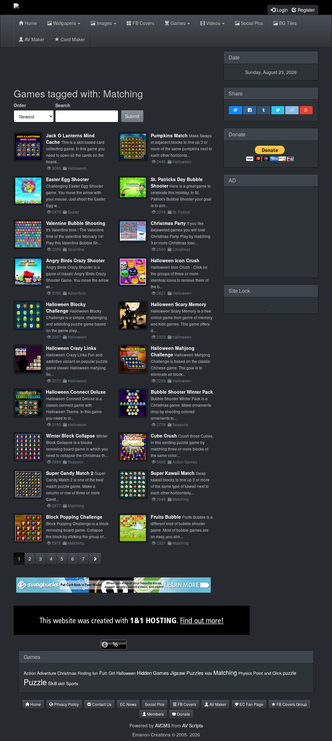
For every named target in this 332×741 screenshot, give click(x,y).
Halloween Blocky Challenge (66, 307)
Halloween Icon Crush (175, 260)
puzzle (289, 673)
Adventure (46, 673)
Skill (52, 683)
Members (155, 714)
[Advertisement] (132, 65)
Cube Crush (164, 435)
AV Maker (33, 39)
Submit (132, 116)
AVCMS (162, 725)
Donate (183, 714)
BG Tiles (287, 23)
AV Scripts (192, 725)
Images (104, 23)
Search (62, 105)
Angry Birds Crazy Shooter (75, 260)
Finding (84, 673)
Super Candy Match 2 (69, 473)
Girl (112, 673)
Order (20, 105)
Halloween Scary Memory (178, 304)
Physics (245, 673)
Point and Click (267, 673)
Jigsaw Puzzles (187, 672)
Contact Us (101, 704)
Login (281, 9)
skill (61, 683)
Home (30, 23)
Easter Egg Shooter (67, 179)
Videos (213, 23)
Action (30, 673)
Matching (225, 672)
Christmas (67, 673)
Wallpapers (64, 23)
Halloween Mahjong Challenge (173, 351)
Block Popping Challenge (74, 516)
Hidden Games (153, 672)
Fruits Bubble (166, 516)
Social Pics (251, 23)
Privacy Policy (66, 704)
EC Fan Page (251, 704)
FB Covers (142, 23)
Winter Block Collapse (70, 435)
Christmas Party (168, 223)
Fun (103, 673)
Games (178, 23)
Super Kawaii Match (173, 473)
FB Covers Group (291, 704)
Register (305, 9)
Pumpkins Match (169, 135)
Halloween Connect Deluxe (76, 392)
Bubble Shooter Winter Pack (182, 392)
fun (95, 673)
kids (208, 673)
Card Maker (72, 39)
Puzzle (35, 681)
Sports (72, 683)
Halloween (126, 673)
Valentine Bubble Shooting (75, 223)
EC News (128, 704)
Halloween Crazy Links (71, 348)
